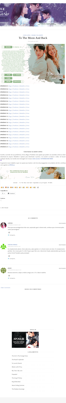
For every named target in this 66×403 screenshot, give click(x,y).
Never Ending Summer (18, 385)
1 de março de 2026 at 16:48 (14, 225)
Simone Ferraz (12, 244)
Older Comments (5, 287)
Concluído (27, 35)
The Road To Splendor (18, 359)
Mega (10, 86)
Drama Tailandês (37, 35)
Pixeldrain (15, 86)
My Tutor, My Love (17, 370)
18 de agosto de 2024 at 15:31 (14, 270)
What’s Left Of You (17, 367)
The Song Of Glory (17, 378)
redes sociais (36, 158)
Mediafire (22, 86)
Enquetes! (14, 374)
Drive (27, 86)
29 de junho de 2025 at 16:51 (14, 246)
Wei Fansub (5, 207)
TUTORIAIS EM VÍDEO (46, 158)
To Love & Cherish (17, 363)
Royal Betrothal (16, 381)
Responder (62, 223)
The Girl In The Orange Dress (20, 356)
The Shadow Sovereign (18, 389)
